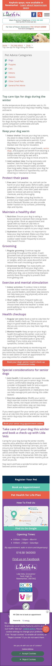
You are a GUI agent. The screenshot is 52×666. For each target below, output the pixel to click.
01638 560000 (26, 552)
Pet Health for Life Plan (26, 495)
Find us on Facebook (26, 559)
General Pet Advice (16, 85)
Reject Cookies (29, 659)
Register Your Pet (26, 479)
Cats (10, 68)
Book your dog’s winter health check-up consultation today (26, 363)
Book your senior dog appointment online (23, 423)
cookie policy (29, 628)
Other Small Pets (16, 81)
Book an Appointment (26, 487)
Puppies (12, 64)
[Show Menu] (47, 15)
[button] (45, 629)
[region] (26, 639)
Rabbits (11, 77)
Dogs (10, 60)
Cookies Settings (27, 649)
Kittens (11, 73)
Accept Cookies (29, 653)
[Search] (39, 14)
